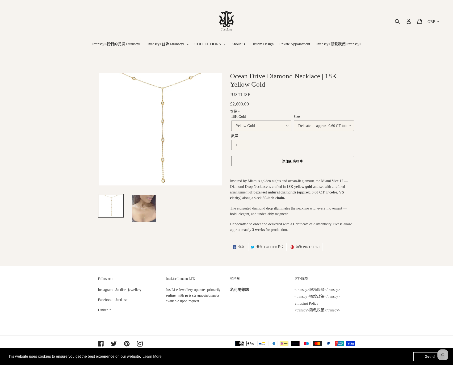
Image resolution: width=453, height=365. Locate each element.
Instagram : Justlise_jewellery (120, 290)
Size (297, 116)
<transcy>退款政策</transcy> (317, 296)
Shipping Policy (306, 303)
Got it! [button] (430, 356)
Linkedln (104, 310)
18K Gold (238, 116)
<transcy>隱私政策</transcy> (317, 310)
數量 (234, 136)
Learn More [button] (152, 356)
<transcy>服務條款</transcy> (317, 290)
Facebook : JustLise (112, 300)
